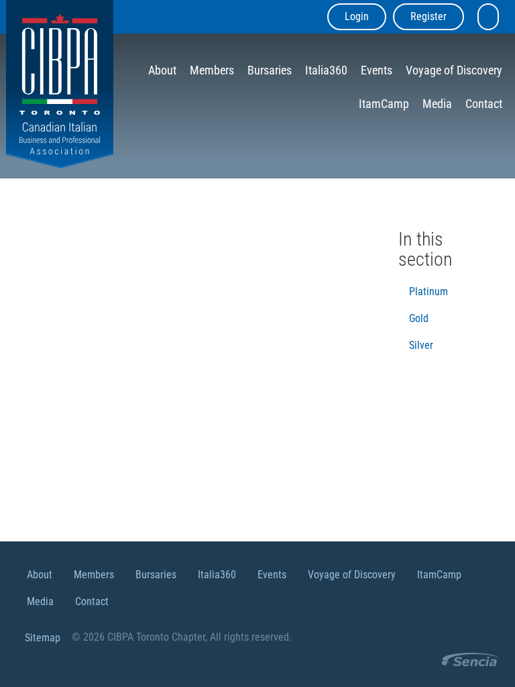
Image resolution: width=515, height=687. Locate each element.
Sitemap (42, 637)
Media (437, 104)
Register (428, 16)
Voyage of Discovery (454, 70)
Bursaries (269, 70)
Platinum (428, 291)
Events (376, 70)
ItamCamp (384, 104)
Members (212, 70)
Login (357, 16)
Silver (421, 345)
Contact (483, 104)
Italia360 (326, 70)
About (162, 70)
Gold (418, 318)
